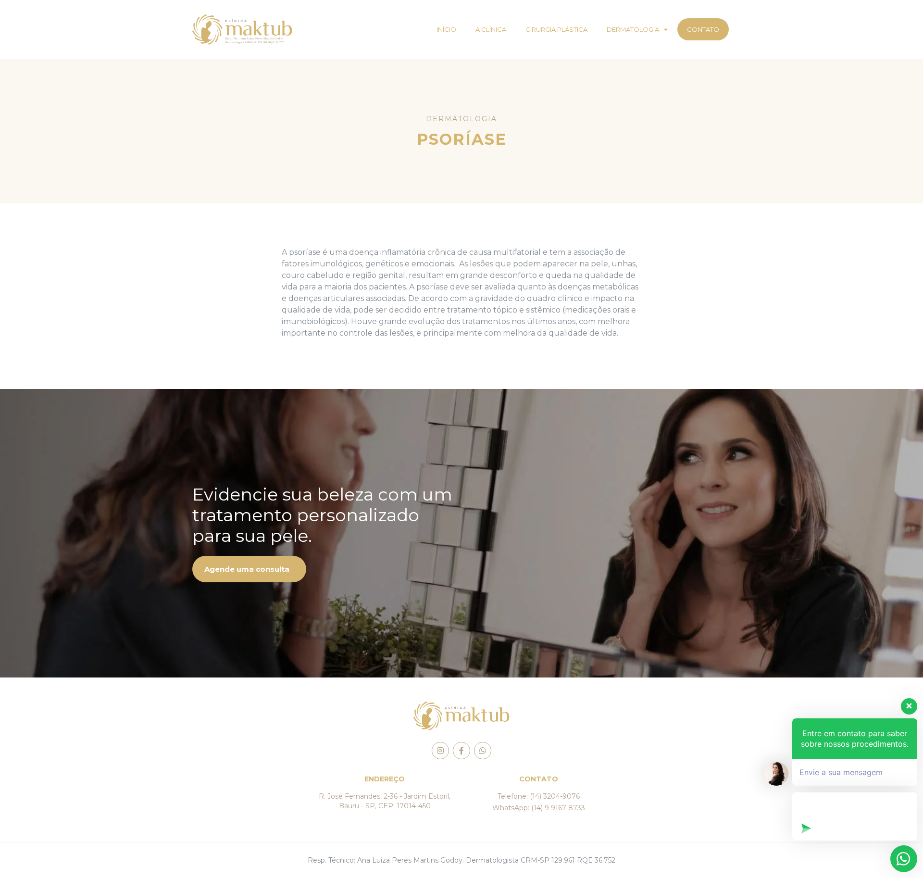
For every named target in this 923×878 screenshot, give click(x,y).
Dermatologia (633, 29)
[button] (249, 569)
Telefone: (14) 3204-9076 (539, 796)
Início (446, 29)
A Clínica (490, 29)
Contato (703, 29)
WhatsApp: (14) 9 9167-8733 (538, 807)
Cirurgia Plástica (556, 29)
